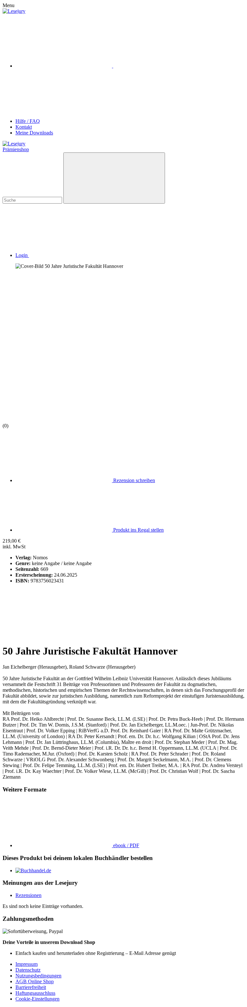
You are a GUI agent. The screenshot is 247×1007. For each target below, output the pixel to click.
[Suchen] (114, 178)
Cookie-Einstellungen (37, 999)
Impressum (26, 964)
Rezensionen (28, 895)
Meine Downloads (34, 132)
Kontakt (23, 127)
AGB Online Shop (34, 981)
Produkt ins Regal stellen (138, 530)
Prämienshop (16, 149)
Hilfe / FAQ (27, 121)
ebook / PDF (125, 845)
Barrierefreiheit (30, 987)
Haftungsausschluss (35, 993)
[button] (70, 255)
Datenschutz (28, 970)
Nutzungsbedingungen (38, 975)
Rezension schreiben (133, 480)
